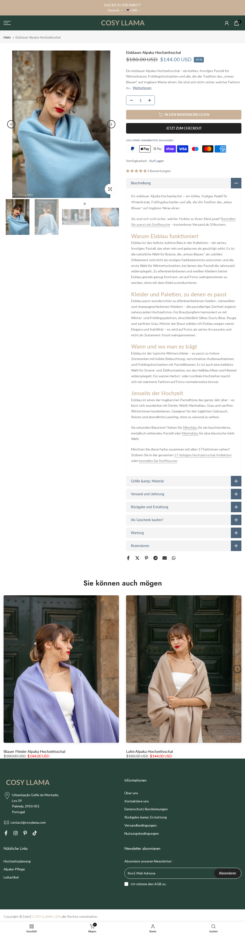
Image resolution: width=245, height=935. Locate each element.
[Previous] (11, 124)
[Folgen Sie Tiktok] (34, 833)
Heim (7, 37)
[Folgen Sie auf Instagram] (15, 833)
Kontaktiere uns (136, 801)
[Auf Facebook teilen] (128, 558)
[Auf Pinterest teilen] (146, 558)
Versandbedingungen (140, 825)
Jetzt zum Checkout (184, 128)
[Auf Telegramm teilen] (155, 558)
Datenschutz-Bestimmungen (146, 809)
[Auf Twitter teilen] (137, 558)
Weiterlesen (142, 88)
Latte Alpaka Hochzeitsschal (149, 751)
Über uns (131, 793)
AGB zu (160, 884)
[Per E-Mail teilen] (164, 558)
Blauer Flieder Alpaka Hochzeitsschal (34, 751)
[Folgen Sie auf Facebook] (6, 833)
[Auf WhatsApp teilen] (174, 558)
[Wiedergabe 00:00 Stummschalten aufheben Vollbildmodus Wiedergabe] (61, 124)
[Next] (111, 124)
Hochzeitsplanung (17, 861)
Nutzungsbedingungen (141, 833)
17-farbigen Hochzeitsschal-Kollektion (203, 455)
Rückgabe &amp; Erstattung (145, 817)
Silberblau (190, 427)
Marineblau (190, 433)
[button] (136, 171)
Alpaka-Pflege (14, 869)
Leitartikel (11, 877)
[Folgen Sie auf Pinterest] (25, 833)
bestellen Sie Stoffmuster (158, 461)
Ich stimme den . (149, 884)
